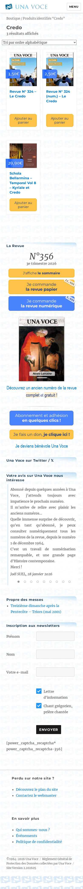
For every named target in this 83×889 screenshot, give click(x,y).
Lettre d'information (56, 694)
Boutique (13, 18)
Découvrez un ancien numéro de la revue (42, 391)
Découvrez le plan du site (37, 789)
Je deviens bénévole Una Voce (41, 446)
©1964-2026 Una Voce (22, 859)
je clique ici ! (41, 434)
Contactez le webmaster (36, 795)
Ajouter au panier (23, 120)
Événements (26, 836)
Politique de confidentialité (39, 842)
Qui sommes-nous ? (33, 830)
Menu (74, 6)
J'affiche (41, 273)
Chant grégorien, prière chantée (58, 709)
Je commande (50, 286)
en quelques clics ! (41, 418)
